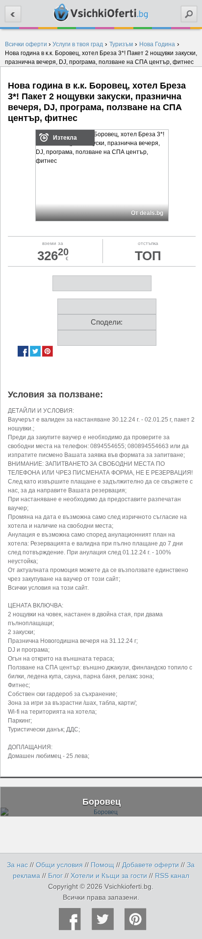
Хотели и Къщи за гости (109, 875)
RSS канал (172, 875)
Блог (55, 875)
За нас (17, 865)
